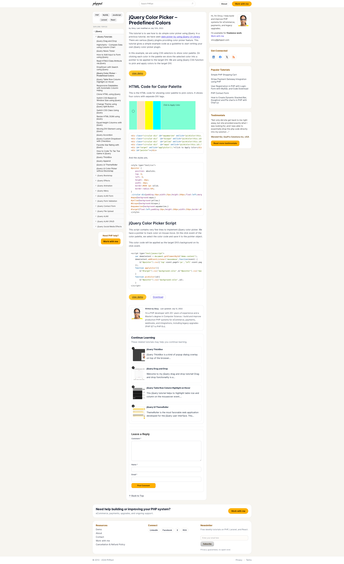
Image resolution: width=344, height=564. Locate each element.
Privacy (239, 560)
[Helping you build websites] (97, 4)
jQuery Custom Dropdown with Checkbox (109, 140)
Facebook (167, 530)
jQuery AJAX (102, 216)
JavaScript (116, 15)
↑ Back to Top (136, 495)
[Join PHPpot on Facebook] (220, 57)
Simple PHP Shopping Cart (224, 74)
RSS (185, 530)
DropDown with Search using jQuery (107, 68)
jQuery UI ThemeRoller (107, 165)
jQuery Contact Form (106, 206)
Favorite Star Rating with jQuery (108, 146)
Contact (100, 537)
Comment (136, 438)
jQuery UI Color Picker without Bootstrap (107, 169)
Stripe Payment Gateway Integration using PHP (228, 80)
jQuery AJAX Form (105, 196)
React (113, 20)
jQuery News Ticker (106, 51)
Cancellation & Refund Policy (110, 544)
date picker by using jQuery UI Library (180, 36)
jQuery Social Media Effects (109, 226)
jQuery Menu (103, 191)
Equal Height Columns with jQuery (109, 123)
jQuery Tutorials (104, 37)
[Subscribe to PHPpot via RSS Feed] (233, 57)
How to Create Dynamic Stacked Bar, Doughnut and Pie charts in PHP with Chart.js (229, 100)
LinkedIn (154, 530)
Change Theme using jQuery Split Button (107, 105)
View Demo (137, 73)
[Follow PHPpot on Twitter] (227, 57)
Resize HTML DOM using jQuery (108, 117)
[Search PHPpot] (193, 4)
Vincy (133, 28)
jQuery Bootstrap (104, 175)
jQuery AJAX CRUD (105, 221)
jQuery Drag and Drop (107, 41)
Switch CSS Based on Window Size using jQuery (109, 99)
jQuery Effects (103, 180)
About (224, 4)
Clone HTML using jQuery (108, 94)
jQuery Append (104, 161)
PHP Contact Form (220, 93)
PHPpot (110, 560)
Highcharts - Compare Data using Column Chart (109, 46)
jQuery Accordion (105, 135)
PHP (97, 15)
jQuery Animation (104, 186)
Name (134, 464)
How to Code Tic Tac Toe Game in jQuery (108, 152)
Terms (249, 560)
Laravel (104, 20)
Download (158, 297)
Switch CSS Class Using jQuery (108, 111)
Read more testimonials (225, 143)
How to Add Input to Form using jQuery (109, 56)
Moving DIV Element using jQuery (109, 130)
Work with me (242, 4)
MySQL (105, 15)
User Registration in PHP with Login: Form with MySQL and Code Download (229, 87)
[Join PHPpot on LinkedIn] (213, 57)
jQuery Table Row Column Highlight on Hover (109, 80)
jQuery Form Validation (107, 201)
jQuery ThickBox (104, 157)
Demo (99, 529)
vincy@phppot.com (220, 40)
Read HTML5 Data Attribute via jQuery (109, 62)
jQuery (99, 31)
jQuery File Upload (105, 211)
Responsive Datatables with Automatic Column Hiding (107, 88)
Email (134, 474)
